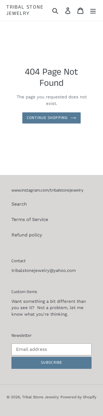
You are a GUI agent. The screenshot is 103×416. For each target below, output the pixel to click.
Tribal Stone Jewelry (24, 10)
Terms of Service (29, 219)
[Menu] (93, 10)
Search (19, 204)
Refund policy (26, 235)
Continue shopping (47, 118)
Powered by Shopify (78, 397)
